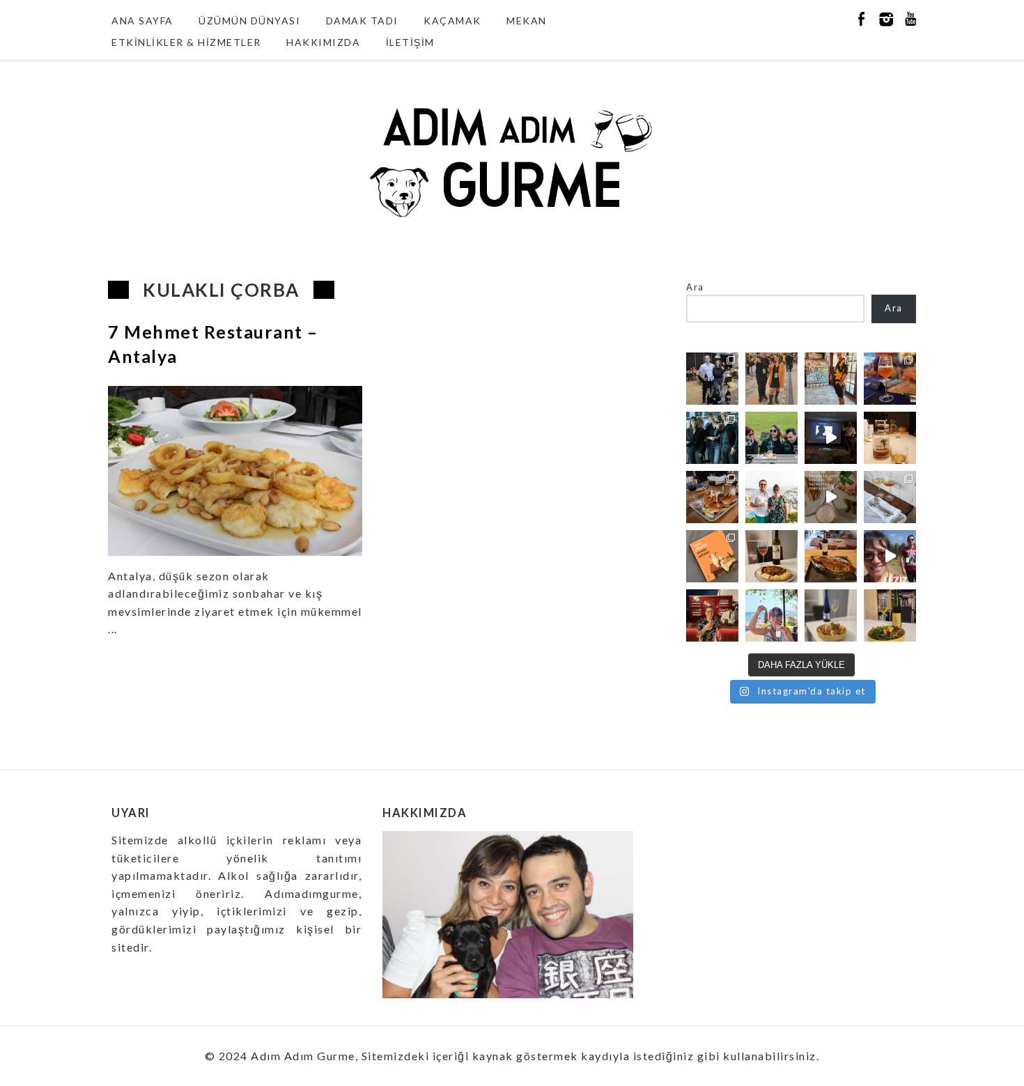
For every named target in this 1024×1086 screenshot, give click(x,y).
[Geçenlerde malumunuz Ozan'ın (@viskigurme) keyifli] (890, 438)
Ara (695, 287)
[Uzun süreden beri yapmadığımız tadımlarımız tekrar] (771, 497)
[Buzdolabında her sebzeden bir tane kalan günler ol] (831, 615)
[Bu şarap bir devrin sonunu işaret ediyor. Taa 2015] (890, 615)
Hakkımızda (323, 42)
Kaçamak (452, 20)
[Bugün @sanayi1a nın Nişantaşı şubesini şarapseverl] (712, 438)
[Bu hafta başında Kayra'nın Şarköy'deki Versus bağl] (890, 556)
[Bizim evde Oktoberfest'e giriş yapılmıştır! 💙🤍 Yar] (831, 497)
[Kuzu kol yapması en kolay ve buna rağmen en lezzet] (831, 556)
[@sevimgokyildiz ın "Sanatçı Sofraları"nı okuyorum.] (712, 556)
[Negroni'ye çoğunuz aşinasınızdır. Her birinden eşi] (712, 615)
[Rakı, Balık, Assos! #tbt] (771, 615)
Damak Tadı (362, 20)
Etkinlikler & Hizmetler (186, 42)
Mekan (526, 20)
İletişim (410, 42)
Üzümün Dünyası (249, 20)
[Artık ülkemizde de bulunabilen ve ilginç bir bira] (890, 378)
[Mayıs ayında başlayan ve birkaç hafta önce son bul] (831, 378)
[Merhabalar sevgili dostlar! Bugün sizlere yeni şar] (771, 438)
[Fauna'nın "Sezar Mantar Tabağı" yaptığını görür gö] (890, 497)
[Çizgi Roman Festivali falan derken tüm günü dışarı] (771, 556)
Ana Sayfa (142, 20)
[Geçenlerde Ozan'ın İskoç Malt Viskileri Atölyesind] (831, 438)
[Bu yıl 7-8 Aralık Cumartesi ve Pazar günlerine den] (771, 378)
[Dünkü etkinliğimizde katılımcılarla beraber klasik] (712, 497)
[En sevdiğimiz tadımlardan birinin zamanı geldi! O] (712, 378)
